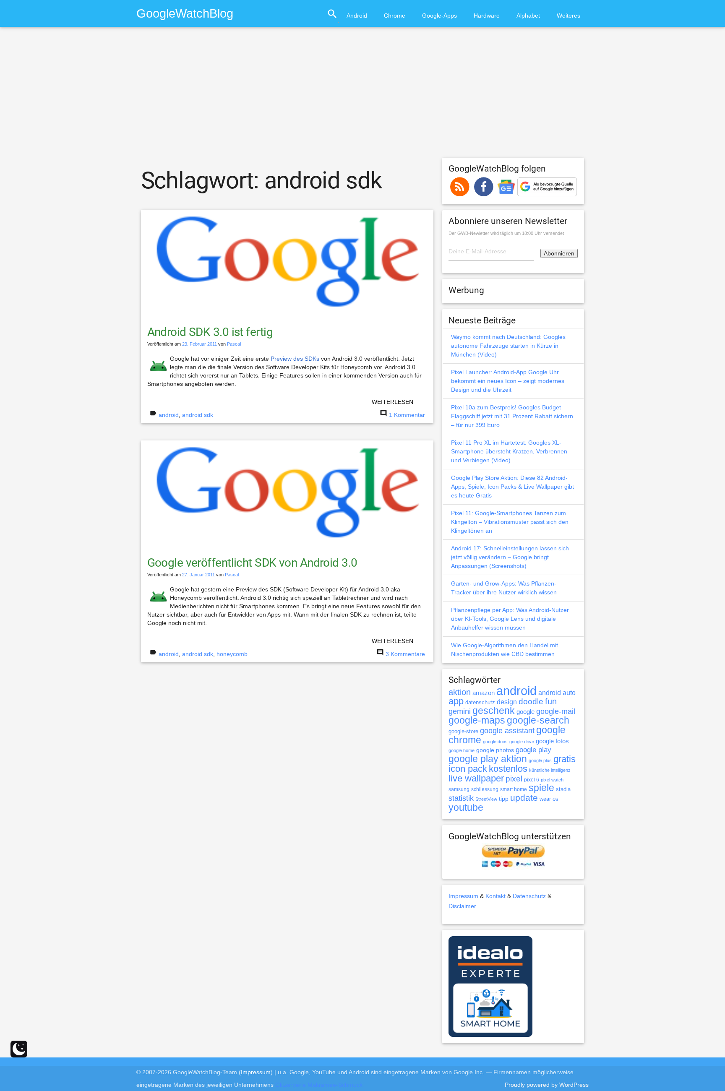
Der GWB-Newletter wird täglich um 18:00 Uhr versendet (506, 233)
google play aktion (488, 758)
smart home (513, 789)
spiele (541, 788)
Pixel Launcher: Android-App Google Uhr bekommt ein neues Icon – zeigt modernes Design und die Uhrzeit (507, 381)
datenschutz (480, 702)
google (525, 711)
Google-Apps (439, 15)
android (169, 414)
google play (533, 750)
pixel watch (552, 779)
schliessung (484, 789)
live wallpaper (476, 778)
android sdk (197, 414)
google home (462, 750)
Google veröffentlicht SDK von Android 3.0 (252, 563)
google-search (538, 720)
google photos (495, 750)
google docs (495, 741)
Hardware (487, 15)
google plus (540, 760)
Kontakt (495, 896)
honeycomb (232, 654)
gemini (460, 711)
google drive (521, 741)
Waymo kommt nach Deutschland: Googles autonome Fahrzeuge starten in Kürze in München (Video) (508, 345)
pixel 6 (531, 780)
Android (357, 15)
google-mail (555, 711)
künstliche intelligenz (550, 770)
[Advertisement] (362, 96)
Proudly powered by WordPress (547, 1084)
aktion (460, 692)
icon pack (468, 768)
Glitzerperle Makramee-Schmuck (318, 1084)
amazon (483, 693)
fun (551, 701)
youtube (466, 807)
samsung (459, 789)
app (456, 701)
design (507, 702)
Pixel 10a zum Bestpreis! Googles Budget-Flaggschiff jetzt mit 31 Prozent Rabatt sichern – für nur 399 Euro (512, 416)
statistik (461, 798)
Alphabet (528, 15)
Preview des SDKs (295, 358)
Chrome (394, 15)
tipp (504, 798)
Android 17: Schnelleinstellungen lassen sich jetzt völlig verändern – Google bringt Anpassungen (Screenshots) (510, 557)
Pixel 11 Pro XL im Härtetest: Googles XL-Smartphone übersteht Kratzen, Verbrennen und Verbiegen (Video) (509, 451)
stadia (563, 789)
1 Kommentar (407, 414)
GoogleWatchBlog (184, 13)
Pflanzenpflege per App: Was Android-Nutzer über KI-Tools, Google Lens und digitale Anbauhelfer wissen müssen (510, 619)
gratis (564, 759)
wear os (549, 799)
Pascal (234, 343)
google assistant (507, 730)
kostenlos (508, 768)
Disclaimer (462, 906)
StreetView (486, 799)
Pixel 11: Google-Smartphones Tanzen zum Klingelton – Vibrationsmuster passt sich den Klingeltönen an (510, 522)
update (524, 797)
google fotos (552, 741)
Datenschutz (529, 896)
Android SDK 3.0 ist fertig (210, 332)
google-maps (477, 720)
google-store (463, 731)
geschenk (493, 711)
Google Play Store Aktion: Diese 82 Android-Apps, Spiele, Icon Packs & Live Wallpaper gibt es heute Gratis (512, 486)
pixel (514, 778)
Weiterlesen (392, 401)
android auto (557, 692)
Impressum (463, 896)
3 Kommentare (405, 654)
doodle (531, 701)
